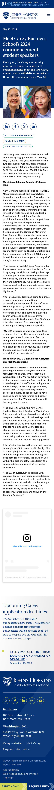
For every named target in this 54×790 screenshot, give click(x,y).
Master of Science (17, 146)
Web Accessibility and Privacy (20, 773)
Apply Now (9, 786)
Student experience (18, 135)
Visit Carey (33, 743)
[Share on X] (6, 700)
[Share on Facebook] (15, 700)
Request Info (38, 786)
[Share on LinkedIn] (23, 700)
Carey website (12, 743)
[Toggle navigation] (48, 15)
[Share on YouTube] (40, 700)
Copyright (8, 777)
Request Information (16, 749)
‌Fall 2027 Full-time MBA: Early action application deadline (30, 655)
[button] (6, 126)
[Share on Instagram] (32, 700)
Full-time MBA (14, 141)
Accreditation (11, 769)
